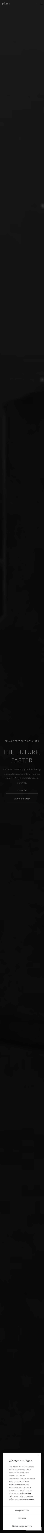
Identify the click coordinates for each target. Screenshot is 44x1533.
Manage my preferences (22, 1526)
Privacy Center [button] (28, 1499)
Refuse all (22, 1518)
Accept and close (22, 1510)
